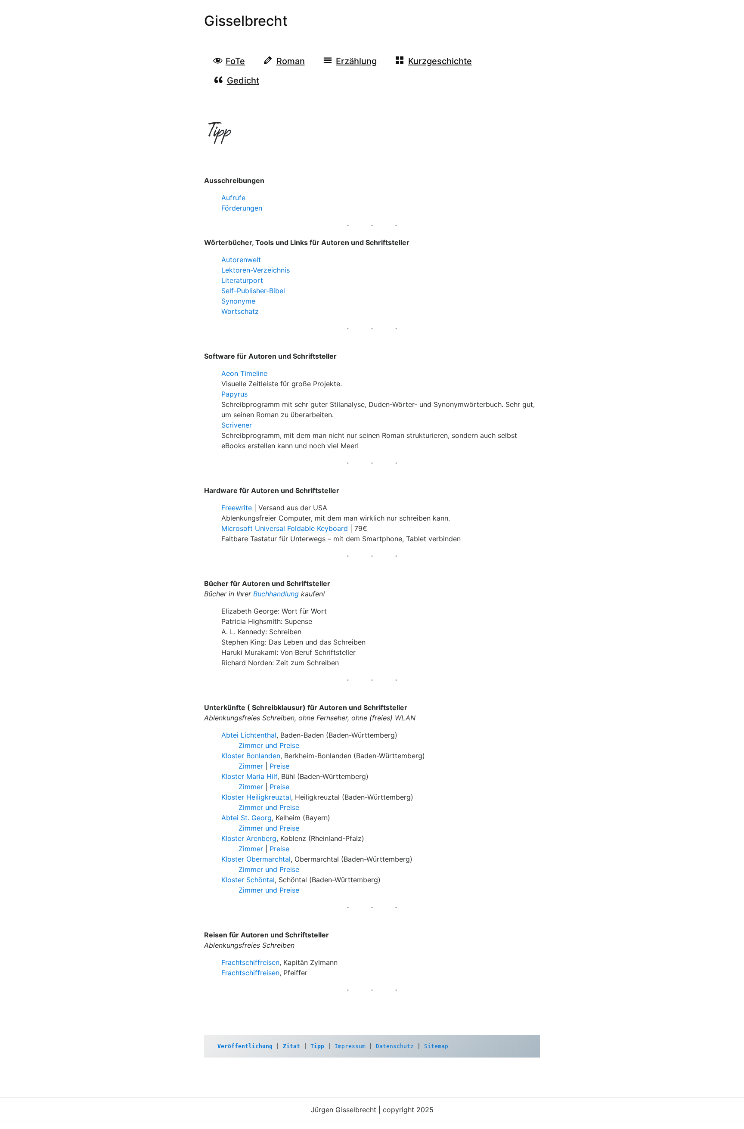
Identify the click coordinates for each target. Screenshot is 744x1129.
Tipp (317, 1046)
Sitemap (436, 1046)
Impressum (350, 1046)
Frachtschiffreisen (250, 962)
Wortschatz (240, 311)
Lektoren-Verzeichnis (255, 270)
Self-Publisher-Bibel (253, 290)
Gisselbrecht (246, 20)
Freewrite (236, 507)
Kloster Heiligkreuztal (256, 797)
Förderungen (241, 208)
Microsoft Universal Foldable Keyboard (284, 528)
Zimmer (251, 766)
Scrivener (236, 425)
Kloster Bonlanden (250, 755)
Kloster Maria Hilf (249, 776)
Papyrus (234, 394)
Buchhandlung (276, 593)
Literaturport (242, 280)
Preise (279, 766)
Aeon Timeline (244, 373)
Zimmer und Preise (269, 745)
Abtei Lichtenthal (248, 735)
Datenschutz (395, 1046)
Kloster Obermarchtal (256, 859)
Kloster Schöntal (248, 879)
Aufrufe (233, 197)
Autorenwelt (241, 259)
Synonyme (238, 301)
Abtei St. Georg (246, 817)
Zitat (291, 1046)
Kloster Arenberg (248, 838)
